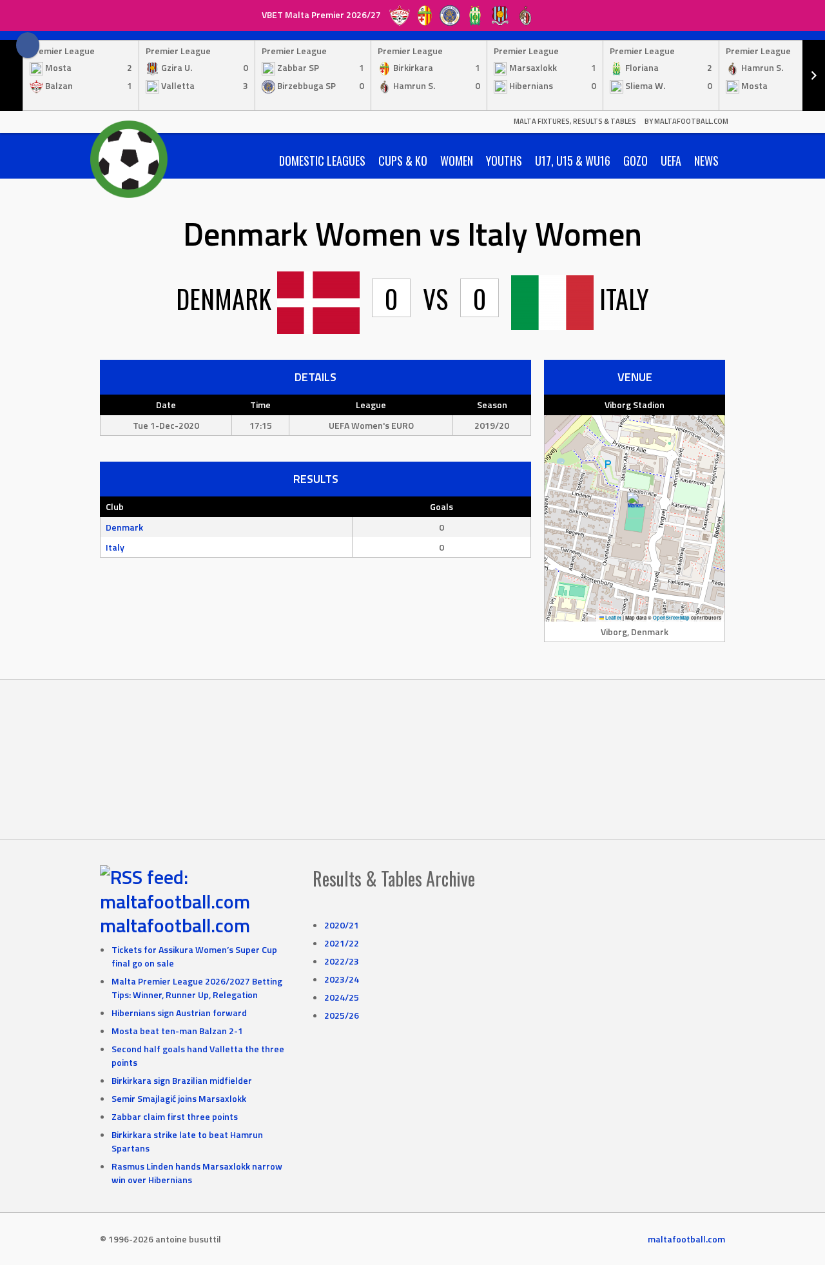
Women (456, 160)
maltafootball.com (175, 925)
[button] (635, 505)
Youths (504, 160)
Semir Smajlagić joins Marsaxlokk (179, 1098)
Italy (115, 547)
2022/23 (341, 961)
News (706, 160)
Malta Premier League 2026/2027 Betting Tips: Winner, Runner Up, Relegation (197, 987)
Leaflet (612, 617)
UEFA (671, 160)
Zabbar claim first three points (175, 1116)
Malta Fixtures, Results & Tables (575, 121)
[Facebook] (27, 45)
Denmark (124, 527)
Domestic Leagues (322, 160)
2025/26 (341, 1015)
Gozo (635, 160)
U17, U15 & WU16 (572, 160)
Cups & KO (402, 160)
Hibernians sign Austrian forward (179, 1012)
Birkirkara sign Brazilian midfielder (182, 1080)
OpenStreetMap (671, 617)
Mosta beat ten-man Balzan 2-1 (177, 1030)
